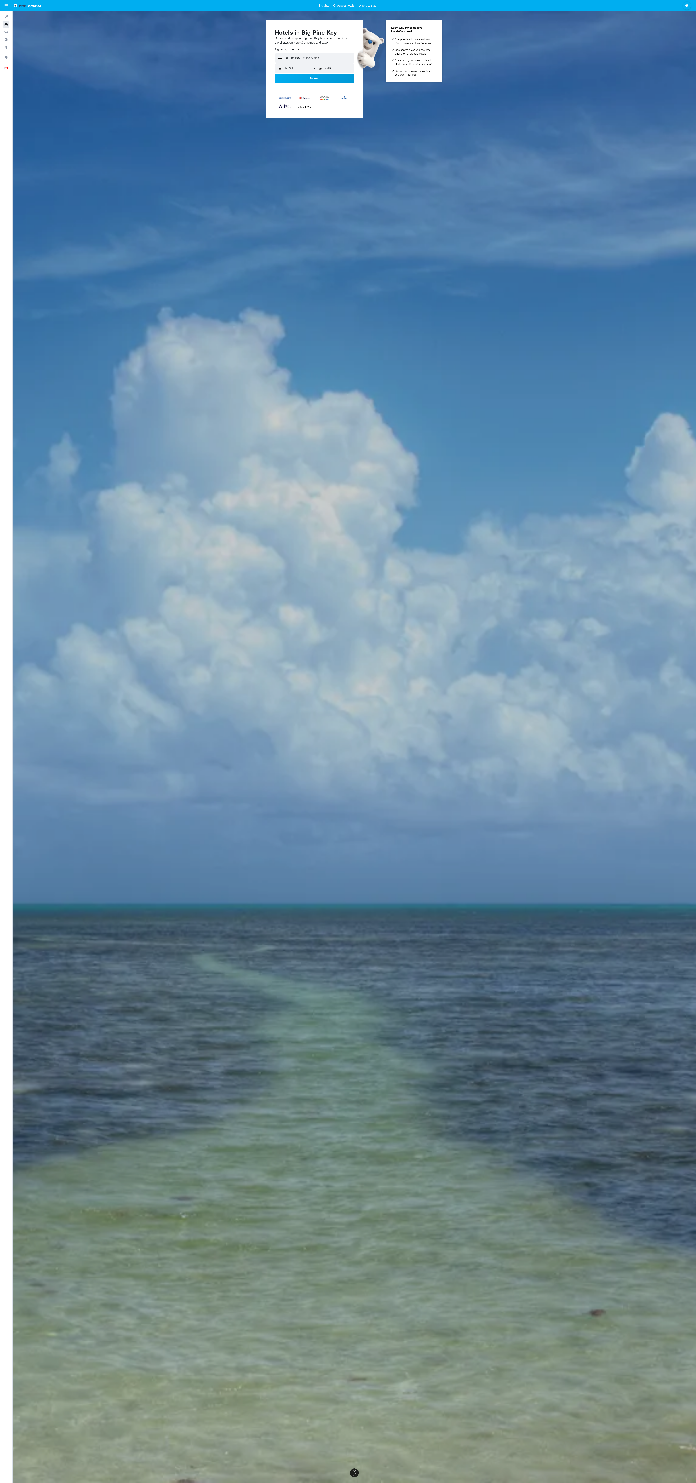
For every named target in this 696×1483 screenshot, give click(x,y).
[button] (6, 6)
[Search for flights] (6, 16)
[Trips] (6, 57)
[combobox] (288, 49)
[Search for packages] (6, 39)
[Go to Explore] (6, 47)
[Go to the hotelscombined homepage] (27, 5)
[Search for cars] (6, 32)
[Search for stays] (6, 24)
